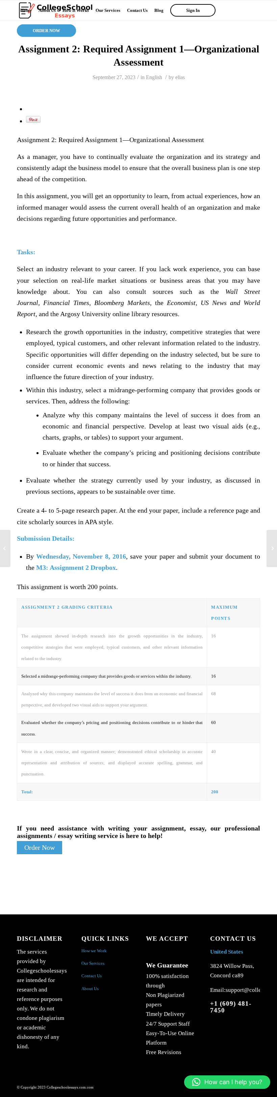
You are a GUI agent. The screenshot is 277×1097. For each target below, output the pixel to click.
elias (180, 77)
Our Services (92, 963)
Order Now (39, 847)
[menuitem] (26, 10)
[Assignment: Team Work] (5, 548)
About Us (90, 988)
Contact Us (91, 975)
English (154, 77)
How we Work (94, 950)
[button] (227, 1082)
